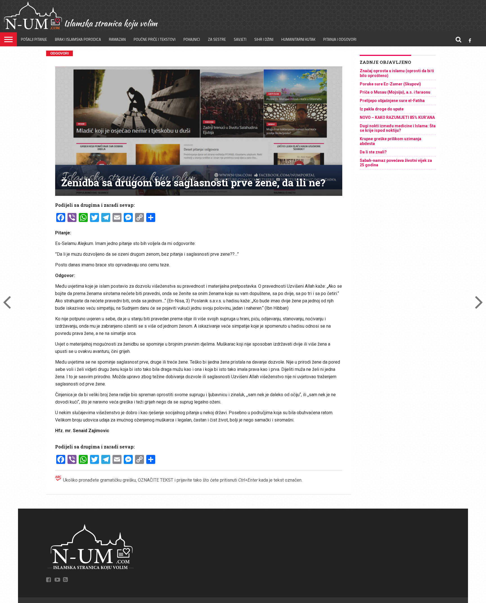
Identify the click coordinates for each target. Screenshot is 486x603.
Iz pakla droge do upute (382, 109)
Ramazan (117, 39)
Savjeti (240, 39)
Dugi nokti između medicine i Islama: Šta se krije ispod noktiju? (398, 128)
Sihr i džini (263, 39)
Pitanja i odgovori (339, 39)
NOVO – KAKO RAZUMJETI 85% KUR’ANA (397, 117)
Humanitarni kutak (298, 39)
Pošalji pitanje (34, 39)
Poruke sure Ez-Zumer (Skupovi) (390, 84)
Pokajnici (191, 39)
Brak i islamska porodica (78, 39)
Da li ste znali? (373, 152)
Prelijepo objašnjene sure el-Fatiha (392, 100)
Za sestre (217, 39)
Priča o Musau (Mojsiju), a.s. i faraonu (395, 92)
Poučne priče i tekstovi (155, 39)
